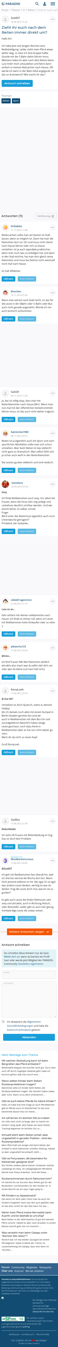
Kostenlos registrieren (30, 963)
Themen (15, 10)
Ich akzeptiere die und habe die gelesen (27, 1025)
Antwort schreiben (17, 83)
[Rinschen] (6, 292)
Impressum (14, 1334)
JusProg (26, 1326)
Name (7, 972)
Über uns (7, 1270)
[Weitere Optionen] (52, 19)
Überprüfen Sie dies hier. (43, 1311)
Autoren (19, 1271)
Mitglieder (32, 1267)
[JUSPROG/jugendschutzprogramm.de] (13, 1319)
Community (18, 1267)
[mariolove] (6, 484)
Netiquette (45, 1267)
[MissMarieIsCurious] (6, 860)
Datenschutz (27, 1334)
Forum (4, 10)
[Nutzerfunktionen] (44, 3)
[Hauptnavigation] (53, 3)
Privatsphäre (42, 1334)
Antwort (9, 983)
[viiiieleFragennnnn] (6, 601)
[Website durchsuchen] (37, 3)
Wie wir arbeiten (34, 1271)
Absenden (29, 1037)
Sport (16, 101)
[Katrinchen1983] (6, 433)
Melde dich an (12, 956)
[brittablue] (6, 227)
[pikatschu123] (6, 647)
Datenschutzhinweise (19, 1029)
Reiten (31, 10)
